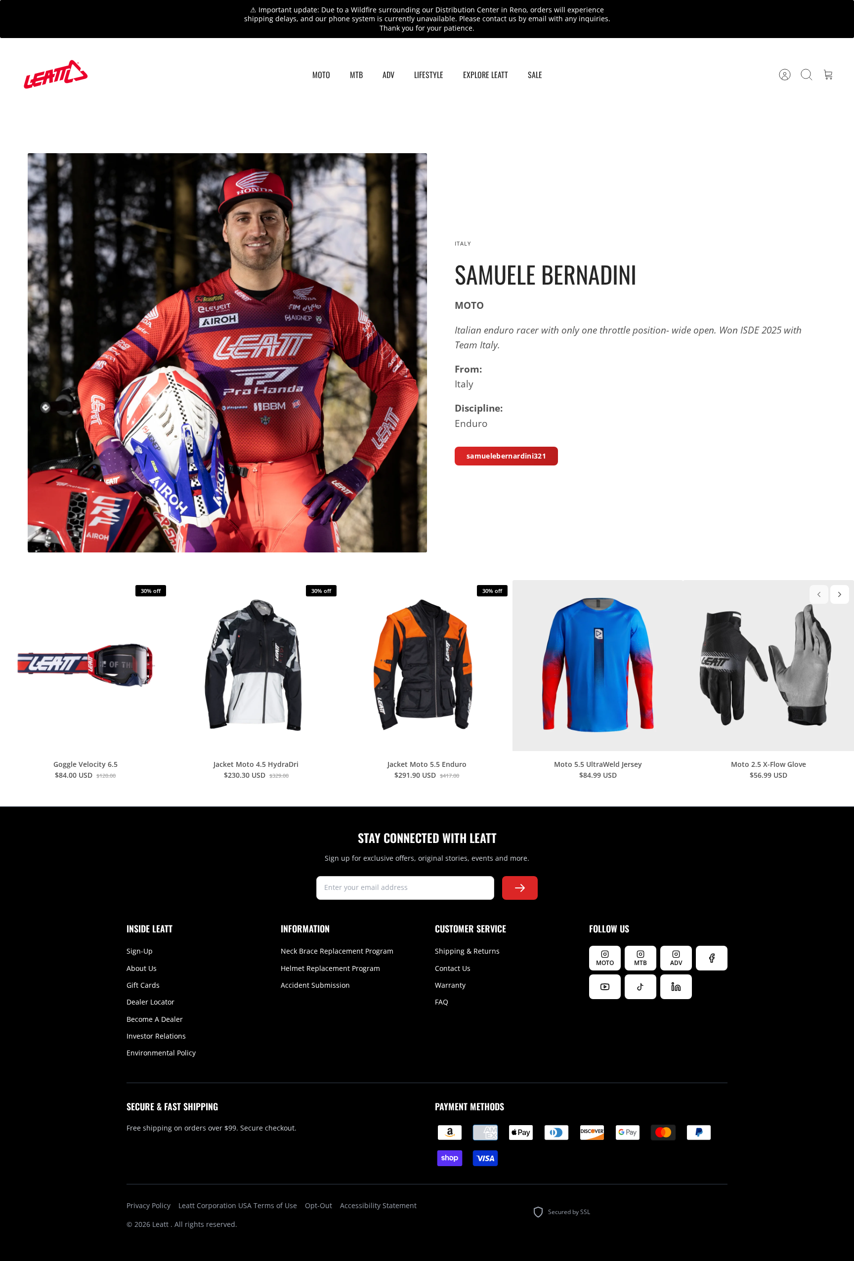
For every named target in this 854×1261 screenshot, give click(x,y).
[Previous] (819, 594)
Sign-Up (140, 951)
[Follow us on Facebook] (711, 958)
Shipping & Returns (467, 951)
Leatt (161, 1224)
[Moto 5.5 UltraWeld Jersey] (597, 665)
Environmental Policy (161, 1052)
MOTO (321, 75)
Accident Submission (315, 985)
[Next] (839, 594)
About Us (142, 968)
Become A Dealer (155, 1019)
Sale (535, 75)
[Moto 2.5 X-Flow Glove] (768, 665)
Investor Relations (156, 1036)
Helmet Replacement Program (330, 968)
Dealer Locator (150, 1002)
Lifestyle (428, 75)
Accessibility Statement (378, 1205)
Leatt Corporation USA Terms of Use (237, 1205)
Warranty (450, 985)
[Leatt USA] (54, 75)
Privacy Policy (149, 1205)
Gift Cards (143, 985)
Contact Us (452, 968)
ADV (388, 75)
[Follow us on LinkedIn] (676, 986)
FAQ (441, 1002)
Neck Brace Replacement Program (337, 951)
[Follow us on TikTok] (640, 986)
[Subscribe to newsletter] (520, 888)
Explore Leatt (485, 75)
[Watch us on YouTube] (605, 986)
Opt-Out (318, 1205)
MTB (356, 75)
